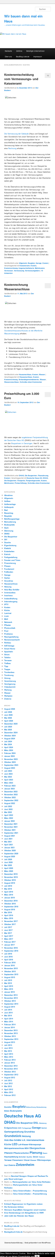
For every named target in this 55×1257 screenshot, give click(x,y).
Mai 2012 (8, 1086)
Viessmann (17, 1160)
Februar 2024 (10, 753)
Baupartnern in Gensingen (21, 443)
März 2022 (8, 818)
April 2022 (8, 815)
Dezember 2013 (10, 1030)
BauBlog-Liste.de (22, 56)
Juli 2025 (8, 726)
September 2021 (11, 832)
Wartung (8, 689)
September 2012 (11, 1074)
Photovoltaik (9, 628)
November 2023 (11, 759)
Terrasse (8, 660)
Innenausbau (10, 592)
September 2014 (11, 1003)
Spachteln (8, 651)
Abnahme (8, 495)
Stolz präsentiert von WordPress (38, 1242)
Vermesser (8, 270)
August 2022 (9, 803)
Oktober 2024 (10, 735)
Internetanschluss (35, 1140)
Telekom (42, 1157)
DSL (35, 1122)
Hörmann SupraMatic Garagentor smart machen (25, 1209)
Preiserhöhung (21, 483)
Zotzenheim (25, 1164)
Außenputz (9, 507)
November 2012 (11, 1068)
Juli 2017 (8, 927)
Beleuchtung (31, 1107)
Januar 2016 (9, 965)
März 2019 (8, 894)
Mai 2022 (8, 812)
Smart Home (9, 648)
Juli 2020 (8, 859)
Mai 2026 (8, 717)
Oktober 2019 (10, 880)
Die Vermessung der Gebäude (16, 133)
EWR (19, 1128)
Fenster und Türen (12, 560)
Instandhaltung (10, 598)
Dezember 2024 (10, 732)
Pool (6, 631)
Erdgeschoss (10, 1127)
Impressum (37, 56)
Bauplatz (31, 263)
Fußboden (8, 572)
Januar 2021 (9, 847)
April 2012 (8, 1089)
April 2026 (8, 720)
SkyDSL (29, 1157)
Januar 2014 (9, 1027)
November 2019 (11, 877)
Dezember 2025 (10, 723)
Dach (6, 527)
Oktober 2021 (10, 830)
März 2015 (8, 989)
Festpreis (21, 480)
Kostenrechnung (11, 268)
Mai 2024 (8, 744)
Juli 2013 (8, 1045)
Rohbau (7, 642)
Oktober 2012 (10, 1071)
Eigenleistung (10, 545)
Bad (6, 510)
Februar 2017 (10, 941)
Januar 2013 (9, 1062)
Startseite (8, 51)
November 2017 (11, 921)
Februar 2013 (10, 1059)
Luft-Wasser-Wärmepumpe (29, 1144)
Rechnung (12, 148)
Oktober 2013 (10, 1036)
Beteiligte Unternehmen (35, 51)
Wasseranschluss (11, 382)
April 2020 (8, 868)
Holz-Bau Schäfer (11, 589)
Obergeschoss (37, 1148)
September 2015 (11, 974)
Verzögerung (9, 684)
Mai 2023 (8, 776)
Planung (36, 1152)
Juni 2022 (8, 809)
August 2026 (9, 709)
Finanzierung (43, 475)
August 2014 (9, 1006)
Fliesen (7, 566)
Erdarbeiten (9, 551)
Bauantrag (8, 513)
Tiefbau (7, 663)
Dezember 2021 (10, 824)
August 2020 (9, 856)
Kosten (45, 263)
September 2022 (11, 800)
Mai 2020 (8, 865)
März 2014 (8, 1021)
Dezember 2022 (10, 791)
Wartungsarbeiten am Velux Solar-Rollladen (31, 1182)
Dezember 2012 (10, 1065)
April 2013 (8, 1054)
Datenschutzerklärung (13, 1242)
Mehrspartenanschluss (14, 1148)
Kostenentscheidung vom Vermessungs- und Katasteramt (21, 78)
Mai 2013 (8, 1051)
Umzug (7, 678)
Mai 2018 (8, 912)
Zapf (6, 1165)
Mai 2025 (8, 729)
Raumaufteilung (11, 1156)
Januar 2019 (9, 897)
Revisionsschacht (12, 639)
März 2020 (8, 871)
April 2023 (8, 779)
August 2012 (9, 1077)
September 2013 (11, 1039)
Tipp (6, 666)
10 (48, 75)
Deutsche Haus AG (34, 478)
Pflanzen (8, 1152)
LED (14, 1144)
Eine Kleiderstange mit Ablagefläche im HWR (24, 1212)
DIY (5, 539)
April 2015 (8, 986)
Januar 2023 (9, 788)
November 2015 (11, 968)
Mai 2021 (8, 841)
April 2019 (8, 891)
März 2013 (8, 1056)
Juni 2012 (8, 1083)
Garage (39, 263)
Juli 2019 (8, 886)
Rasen (45, 1153)
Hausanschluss (25, 374)
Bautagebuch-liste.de (13, 1231)
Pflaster (7, 625)
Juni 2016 (8, 956)
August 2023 (9, 768)
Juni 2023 (8, 773)
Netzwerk (8, 622)
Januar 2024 (9, 756)
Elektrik (7, 548)
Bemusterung (10, 521)
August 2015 (9, 977)
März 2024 (8, 750)
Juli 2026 (8, 712)
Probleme (8, 633)
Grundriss (8, 580)
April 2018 (8, 915)
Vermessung (19, 270)
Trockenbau (9, 672)
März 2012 (8, 1092)
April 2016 (8, 959)
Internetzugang (10, 601)
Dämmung (8, 530)
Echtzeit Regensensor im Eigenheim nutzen (23, 1204)
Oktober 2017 (10, 924)
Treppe (7, 669)
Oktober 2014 (10, 1001)
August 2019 (9, 883)
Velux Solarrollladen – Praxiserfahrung (30, 1190)
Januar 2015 (9, 992)
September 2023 (11, 765)
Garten (7, 578)
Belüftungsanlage (11, 518)
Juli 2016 (8, 953)
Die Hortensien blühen (14, 1207)
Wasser (42, 374)
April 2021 (8, 844)
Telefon (7, 657)
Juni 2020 (8, 862)
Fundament (9, 569)
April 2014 (8, 1018)
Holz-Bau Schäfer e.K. (15, 1140)
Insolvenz (8, 595)
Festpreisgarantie (33, 480)
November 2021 (11, 826)
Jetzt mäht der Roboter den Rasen (19, 1215)
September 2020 (11, 853)
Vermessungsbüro (32, 270)
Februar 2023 (10, 785)
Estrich (7, 554)
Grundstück (12, 1136)
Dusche (7, 542)
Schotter (22, 1157)
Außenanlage (10, 504)
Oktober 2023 (10, 762)
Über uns (8, 56)
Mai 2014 (8, 1015)
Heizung (7, 586)
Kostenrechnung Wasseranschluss (17, 286)
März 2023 (8, 782)
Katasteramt (25, 265)
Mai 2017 (8, 933)
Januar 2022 (9, 821)
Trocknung (9, 675)
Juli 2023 (8, 771)
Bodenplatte (9, 524)
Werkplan (8, 695)
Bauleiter (8, 1107)
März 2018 (8, 918)
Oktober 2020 (10, 850)
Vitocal (27, 1160)
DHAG (21, 475)
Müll (6, 619)
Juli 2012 (8, 1080)
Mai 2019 (8, 888)
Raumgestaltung (11, 636)
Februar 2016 (10, 962)
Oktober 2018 (10, 903)
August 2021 (9, 835)
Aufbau (7, 501)
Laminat (7, 613)
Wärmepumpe (44, 1160)
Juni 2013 (8, 1048)
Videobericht (9, 687)
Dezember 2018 (10, 900)
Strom (7, 654)
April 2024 (8, 747)
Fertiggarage (26, 1128)
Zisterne (7, 698)
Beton (6, 1110)
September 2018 (11, 906)
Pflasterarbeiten (21, 1152)
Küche (7, 610)
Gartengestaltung (14, 1131)
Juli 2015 (8, 980)
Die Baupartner (31, 475)
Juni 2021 (8, 838)
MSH (27, 1148)
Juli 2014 (8, 1009)
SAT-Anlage (9, 645)
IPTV (6, 604)
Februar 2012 (10, 1095)
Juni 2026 (8, 715)
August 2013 (9, 1042)
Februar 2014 (10, 1024)
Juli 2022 (8, 806)
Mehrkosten (40, 268)
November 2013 (11, 1033)
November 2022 (11, 794)
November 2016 (11, 947)
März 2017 (8, 939)
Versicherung (10, 681)
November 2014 (11, 998)
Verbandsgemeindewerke (28, 379)
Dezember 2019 (10, 874)
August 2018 (9, 909)
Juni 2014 (8, 1012)
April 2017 (8, 936)
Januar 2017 (9, 944)
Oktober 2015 (10, 971)
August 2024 (9, 738)
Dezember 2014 (10, 995)
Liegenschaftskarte (26, 268)
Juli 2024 (8, 741)
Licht (6, 616)
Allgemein (23, 263)
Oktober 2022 (10, 797)
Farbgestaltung (10, 557)
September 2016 (11, 950)
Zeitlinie (19, 51)
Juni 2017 (8, 930)
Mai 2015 (8, 983)
